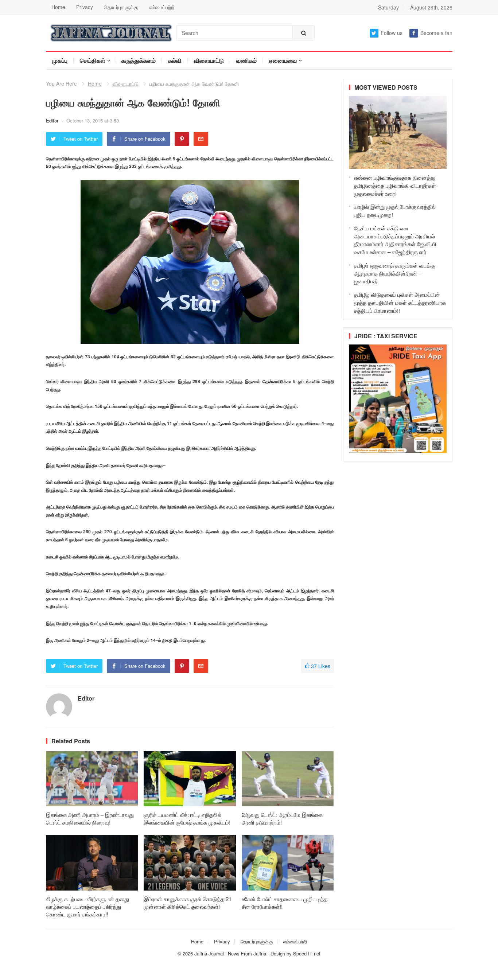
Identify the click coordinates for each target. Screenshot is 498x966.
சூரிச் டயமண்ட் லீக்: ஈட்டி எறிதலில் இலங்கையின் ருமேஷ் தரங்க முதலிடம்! (187, 818)
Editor (53, 120)
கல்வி (175, 60)
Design (279, 953)
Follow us (391, 32)
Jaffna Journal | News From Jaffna (230, 953)
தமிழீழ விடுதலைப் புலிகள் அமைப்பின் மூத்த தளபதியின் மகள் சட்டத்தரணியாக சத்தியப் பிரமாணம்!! (400, 302)
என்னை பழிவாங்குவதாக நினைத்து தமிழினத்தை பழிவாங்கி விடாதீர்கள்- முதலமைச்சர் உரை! (396, 185)
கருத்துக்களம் (138, 60)
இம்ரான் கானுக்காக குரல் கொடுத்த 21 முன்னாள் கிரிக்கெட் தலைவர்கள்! (188, 902)
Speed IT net (306, 953)
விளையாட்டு (209, 60)
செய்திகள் (92, 60)
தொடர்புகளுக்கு (121, 7)
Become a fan (436, 32)
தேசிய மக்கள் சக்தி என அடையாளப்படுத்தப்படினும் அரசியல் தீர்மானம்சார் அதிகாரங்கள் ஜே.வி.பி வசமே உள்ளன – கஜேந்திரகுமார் (395, 240)
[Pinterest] (182, 139)
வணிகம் (246, 60)
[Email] (201, 139)
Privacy (84, 7)
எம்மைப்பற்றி (162, 7)
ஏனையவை (283, 60)
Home (58, 7)
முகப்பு (59, 60)
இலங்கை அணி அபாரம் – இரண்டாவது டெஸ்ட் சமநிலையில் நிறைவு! (90, 818)
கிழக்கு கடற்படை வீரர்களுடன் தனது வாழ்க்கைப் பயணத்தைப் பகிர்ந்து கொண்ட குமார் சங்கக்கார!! (87, 906)
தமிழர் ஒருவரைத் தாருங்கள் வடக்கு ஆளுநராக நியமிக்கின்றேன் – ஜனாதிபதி (394, 273)
